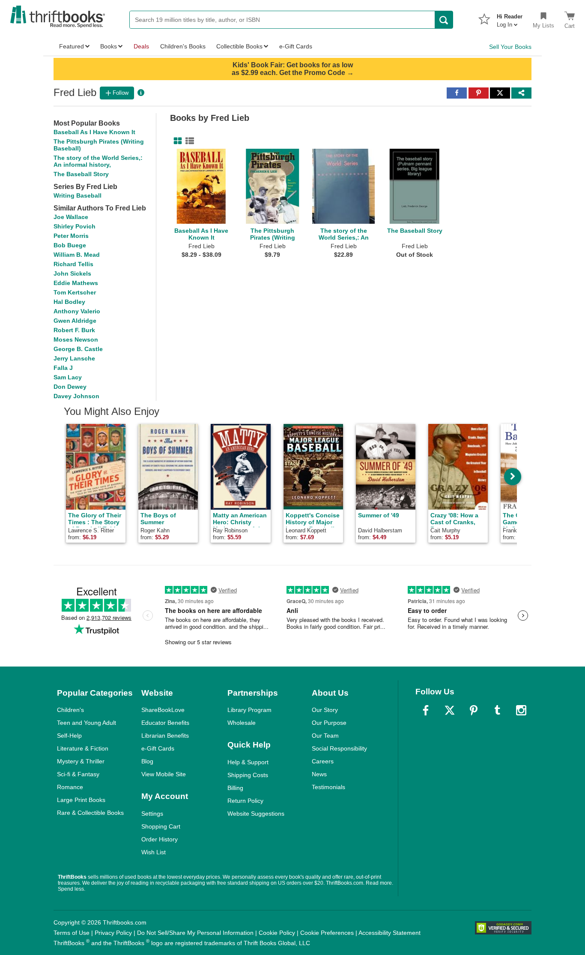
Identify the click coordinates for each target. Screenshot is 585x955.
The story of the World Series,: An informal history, (98, 161)
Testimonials (328, 787)
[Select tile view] (188, 141)
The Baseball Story (81, 174)
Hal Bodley (69, 301)
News (319, 774)
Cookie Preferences (327, 932)
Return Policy (245, 800)
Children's (70, 709)
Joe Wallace (71, 216)
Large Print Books (81, 799)
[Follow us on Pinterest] (473, 710)
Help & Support (248, 762)
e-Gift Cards (157, 748)
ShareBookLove (163, 709)
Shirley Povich (75, 226)
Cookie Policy (277, 932)
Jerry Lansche (74, 358)
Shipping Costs (247, 775)
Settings (152, 813)
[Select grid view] (176, 141)
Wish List (153, 852)
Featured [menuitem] (71, 46)
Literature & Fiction (82, 748)
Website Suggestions (255, 813)
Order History (159, 839)
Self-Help (69, 735)
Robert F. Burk (74, 330)
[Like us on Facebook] (425, 710)
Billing (235, 787)
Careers (323, 761)
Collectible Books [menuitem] (239, 46)
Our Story (325, 709)
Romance (70, 787)
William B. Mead (77, 254)
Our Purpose (329, 722)
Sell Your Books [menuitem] (510, 46)
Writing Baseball (77, 195)
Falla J (63, 367)
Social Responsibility (339, 748)
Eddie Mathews (76, 282)
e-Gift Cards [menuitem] (295, 46)
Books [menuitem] (108, 46)
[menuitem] (509, 18)
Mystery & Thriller (80, 761)
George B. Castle (78, 348)
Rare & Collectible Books (90, 812)
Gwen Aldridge (75, 320)
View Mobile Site (163, 774)
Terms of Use (72, 932)
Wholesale (241, 722)
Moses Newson (76, 339)
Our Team (325, 735)
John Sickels (72, 273)
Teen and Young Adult (86, 722)
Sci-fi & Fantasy (78, 774)
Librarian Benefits (165, 735)
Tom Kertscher (75, 292)
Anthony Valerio (77, 311)
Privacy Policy (113, 932)
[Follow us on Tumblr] (497, 710)
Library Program (249, 709)
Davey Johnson (76, 396)
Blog (147, 761)
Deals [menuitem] (141, 46)
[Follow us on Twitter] (449, 710)
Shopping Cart (160, 826)
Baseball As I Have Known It (94, 132)
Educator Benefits (165, 722)
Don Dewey (70, 386)
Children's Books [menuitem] (183, 46)
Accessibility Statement (389, 932)
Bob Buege (70, 245)
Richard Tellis (73, 264)
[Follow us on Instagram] (521, 710)
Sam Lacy (68, 377)
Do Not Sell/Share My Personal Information (195, 932)
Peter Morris (71, 235)
